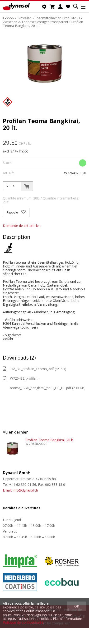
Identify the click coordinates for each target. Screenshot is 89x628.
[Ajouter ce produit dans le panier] (27, 186)
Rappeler (13, 212)
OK (76, 606)
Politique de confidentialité (23, 622)
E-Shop (8, 18)
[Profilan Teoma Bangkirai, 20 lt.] (12, 447)
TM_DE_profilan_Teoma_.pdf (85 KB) (38, 368)
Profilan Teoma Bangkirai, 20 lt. (49, 440)
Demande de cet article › (22, 225)
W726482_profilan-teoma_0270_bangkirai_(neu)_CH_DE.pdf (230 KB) (47, 383)
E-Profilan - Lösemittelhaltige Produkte (46, 18)
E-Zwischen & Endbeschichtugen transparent (42, 20)
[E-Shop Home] (16, 6)
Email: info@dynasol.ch (20, 490)
